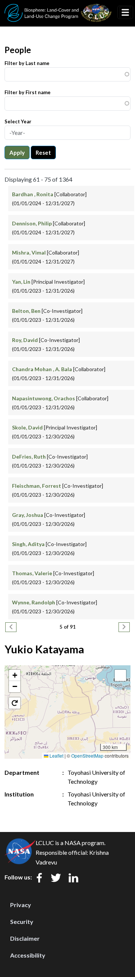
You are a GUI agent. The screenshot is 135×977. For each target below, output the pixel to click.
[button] (14, 675)
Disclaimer (25, 938)
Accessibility (27, 955)
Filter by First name (27, 92)
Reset (43, 152)
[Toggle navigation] (125, 12)
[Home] (58, 8)
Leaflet (55, 755)
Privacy (20, 904)
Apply (17, 152)
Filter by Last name (27, 63)
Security (21, 921)
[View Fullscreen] (120, 675)
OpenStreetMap (87, 755)
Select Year (18, 121)
